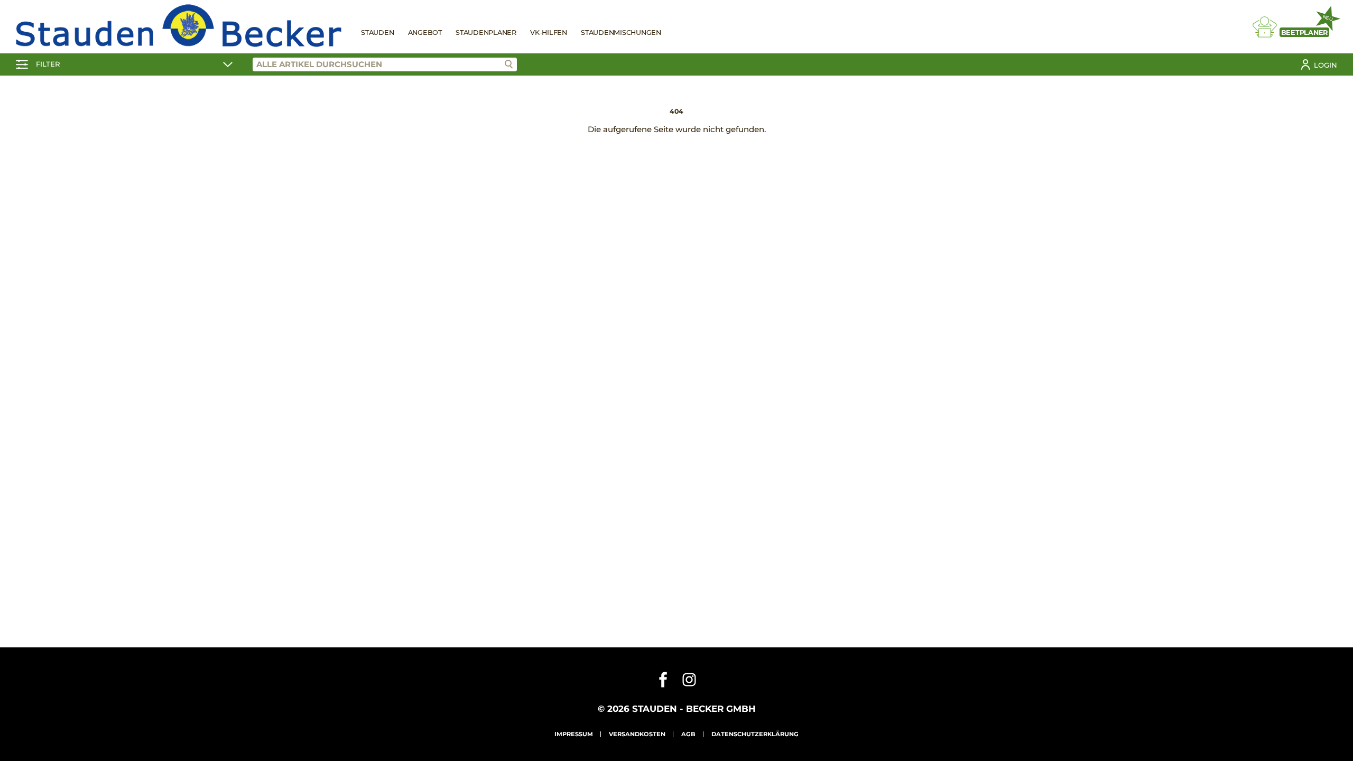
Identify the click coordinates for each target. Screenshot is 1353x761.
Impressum (573, 734)
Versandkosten (637, 734)
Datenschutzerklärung (755, 734)
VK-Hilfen (548, 32)
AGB (688, 734)
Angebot (425, 32)
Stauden (377, 32)
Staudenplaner (486, 32)
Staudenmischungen (621, 32)
